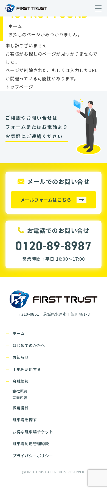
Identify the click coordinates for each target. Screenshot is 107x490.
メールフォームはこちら (46, 199)
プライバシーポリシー (33, 455)
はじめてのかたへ (29, 345)
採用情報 (21, 408)
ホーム (15, 26)
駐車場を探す (25, 419)
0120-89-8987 (53, 246)
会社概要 (19, 390)
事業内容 (19, 397)
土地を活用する (27, 369)
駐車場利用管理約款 (31, 443)
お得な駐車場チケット (33, 431)
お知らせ (21, 357)
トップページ (19, 86)
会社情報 (21, 381)
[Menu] (98, 8)
